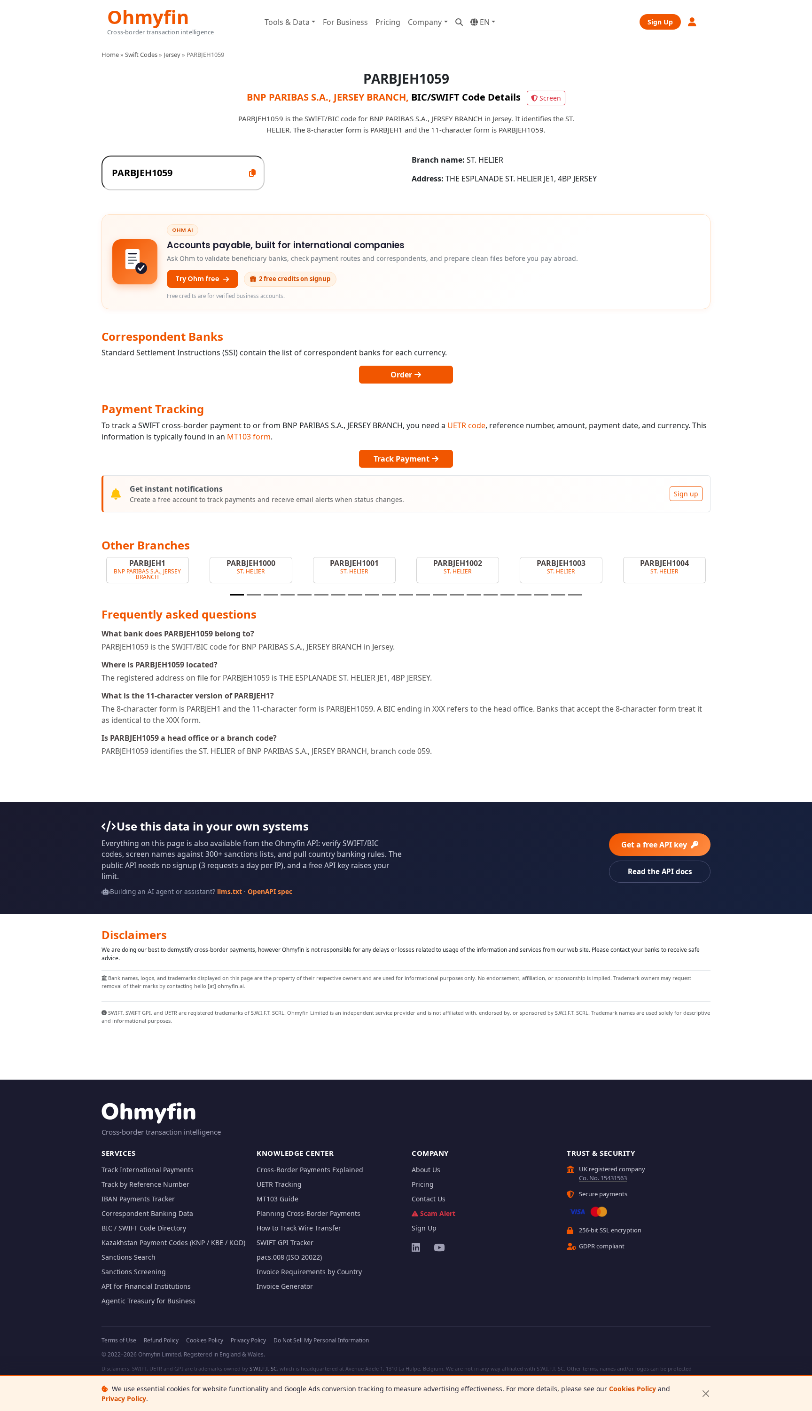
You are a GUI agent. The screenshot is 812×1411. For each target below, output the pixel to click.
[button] (692, 22)
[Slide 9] (372, 594)
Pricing (387, 22)
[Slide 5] (304, 594)
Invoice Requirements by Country (309, 1271)
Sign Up (660, 21)
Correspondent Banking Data (147, 1213)
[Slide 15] (474, 594)
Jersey (172, 54)
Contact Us (428, 1198)
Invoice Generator (285, 1286)
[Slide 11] (406, 594)
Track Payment (402, 459)
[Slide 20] (558, 594)
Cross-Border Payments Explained (310, 1169)
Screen (550, 98)
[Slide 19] (541, 594)
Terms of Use (119, 1340)
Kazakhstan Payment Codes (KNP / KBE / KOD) (173, 1242)
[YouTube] (439, 1247)
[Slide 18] (524, 594)
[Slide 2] (254, 594)
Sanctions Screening (134, 1271)
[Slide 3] (271, 594)
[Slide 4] (288, 594)
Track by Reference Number (145, 1184)
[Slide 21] (575, 594)
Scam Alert (437, 1213)
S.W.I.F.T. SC (263, 1368)
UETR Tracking (279, 1184)
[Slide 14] (457, 594)
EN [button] (484, 22)
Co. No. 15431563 (603, 1178)
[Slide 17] (507, 594)
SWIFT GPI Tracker (285, 1242)
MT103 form (249, 436)
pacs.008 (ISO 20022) (289, 1257)
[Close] (705, 1394)
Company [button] (425, 22)
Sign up (686, 493)
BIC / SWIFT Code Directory (144, 1227)
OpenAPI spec (270, 891)
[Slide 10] (389, 594)
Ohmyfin (148, 16)
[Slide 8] (355, 594)
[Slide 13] (440, 594)
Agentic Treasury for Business (148, 1300)
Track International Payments (148, 1169)
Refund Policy (161, 1340)
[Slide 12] (423, 594)
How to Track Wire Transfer (299, 1227)
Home (110, 54)
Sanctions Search (129, 1257)
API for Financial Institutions (146, 1286)
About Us (426, 1169)
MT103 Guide (277, 1198)
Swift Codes (141, 54)
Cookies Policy (632, 1388)
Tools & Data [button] (287, 22)
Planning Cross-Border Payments (308, 1213)
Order (402, 374)
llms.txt (229, 891)
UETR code (466, 425)
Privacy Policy (124, 1398)
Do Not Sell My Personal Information (321, 1340)
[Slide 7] (338, 594)
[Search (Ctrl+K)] (459, 22)
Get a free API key (655, 844)
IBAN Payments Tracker (138, 1198)
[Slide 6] (321, 594)
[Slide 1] (237, 594)
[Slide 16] (491, 594)
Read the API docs (660, 871)
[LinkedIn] (417, 1247)
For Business (345, 22)
